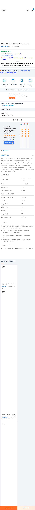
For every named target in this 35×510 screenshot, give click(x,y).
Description (6, 150)
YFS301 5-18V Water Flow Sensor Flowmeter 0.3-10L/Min (8, 284)
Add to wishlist (6, 109)
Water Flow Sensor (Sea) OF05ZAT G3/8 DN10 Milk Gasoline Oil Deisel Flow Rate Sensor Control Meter (9, 417)
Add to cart (8, 508)
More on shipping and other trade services (17, 90)
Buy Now (26, 508)
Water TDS (10, 115)
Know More (12, 98)
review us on (8, 142)
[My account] (27, 10)
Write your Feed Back (8, 105)
